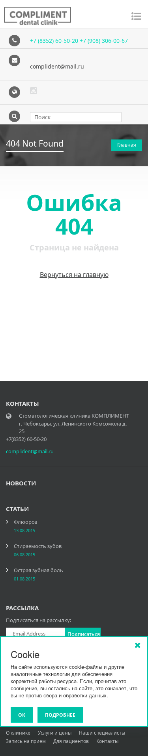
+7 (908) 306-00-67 (104, 40)
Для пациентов (71, 741)
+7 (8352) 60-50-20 (55, 40)
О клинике (18, 732)
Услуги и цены (54, 732)
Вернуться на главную (74, 274)
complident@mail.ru (57, 66)
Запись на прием (26, 741)
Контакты (107, 741)
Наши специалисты (102, 732)
